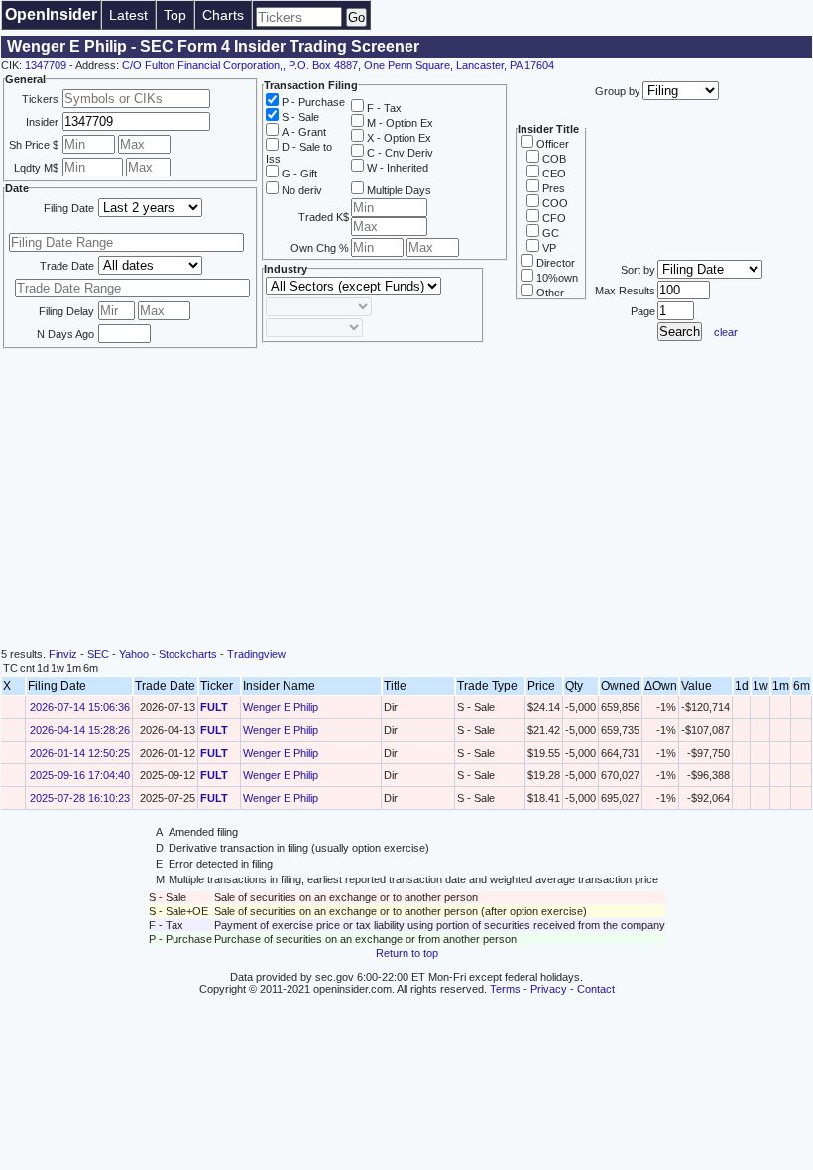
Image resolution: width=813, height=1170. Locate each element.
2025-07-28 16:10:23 (80, 798)
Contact (596, 988)
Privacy (548, 988)
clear (726, 332)
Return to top (407, 953)
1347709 (45, 65)
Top (175, 15)
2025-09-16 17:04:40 (80, 775)
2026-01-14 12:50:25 (80, 753)
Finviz (63, 654)
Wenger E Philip (280, 707)
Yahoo (134, 654)
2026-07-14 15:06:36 (80, 707)
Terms (505, 988)
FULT (214, 707)
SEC (98, 654)
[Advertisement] (406, 500)
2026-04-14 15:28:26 (80, 730)
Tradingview (256, 654)
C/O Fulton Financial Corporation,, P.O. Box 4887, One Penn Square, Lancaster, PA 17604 (338, 65)
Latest (128, 15)
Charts (223, 15)
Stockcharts (188, 654)
